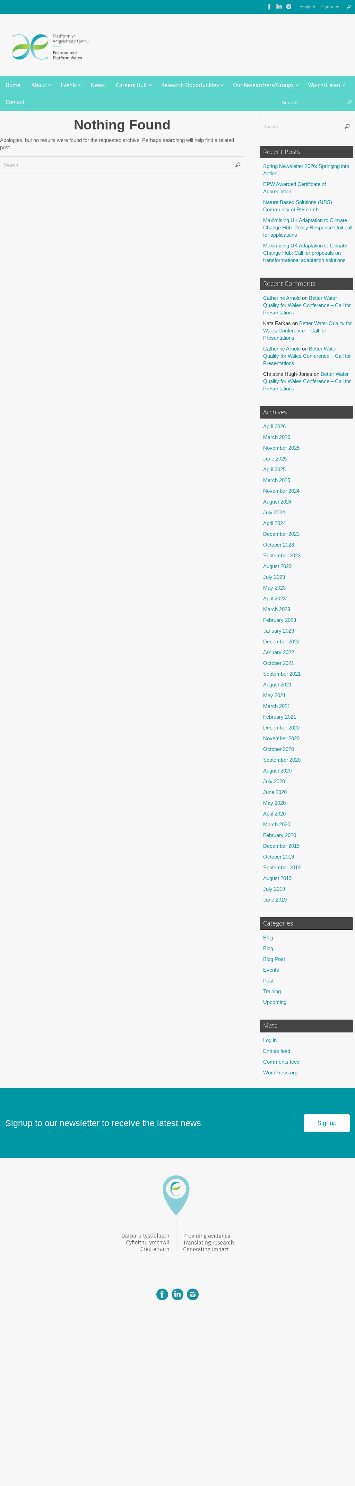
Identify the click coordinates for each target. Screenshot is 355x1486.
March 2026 (276, 437)
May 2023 (274, 588)
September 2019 (282, 867)
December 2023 (281, 534)
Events (271, 970)
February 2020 (279, 835)
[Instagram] (289, 6)
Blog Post (274, 959)
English (307, 6)
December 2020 (281, 728)
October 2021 (278, 663)
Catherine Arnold (282, 298)
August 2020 (277, 771)
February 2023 (279, 620)
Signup (327, 1123)
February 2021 (279, 717)
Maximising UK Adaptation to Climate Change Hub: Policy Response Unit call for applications (307, 227)
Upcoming (274, 1002)
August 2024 (277, 502)
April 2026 (274, 426)
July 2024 (274, 512)
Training (272, 991)
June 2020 (275, 792)
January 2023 (278, 631)
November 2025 (281, 448)
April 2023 (274, 598)
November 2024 (281, 491)
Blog (268, 937)
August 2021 (277, 684)
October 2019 (278, 857)
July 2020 (274, 781)
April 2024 (274, 523)
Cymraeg (330, 6)
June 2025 (275, 459)
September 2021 (282, 674)
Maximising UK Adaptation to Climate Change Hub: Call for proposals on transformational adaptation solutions (305, 253)
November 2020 (281, 738)
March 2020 (276, 824)
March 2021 (276, 706)
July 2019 (274, 889)
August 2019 (277, 878)
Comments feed (281, 1062)
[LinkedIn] (279, 6)
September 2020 (282, 760)
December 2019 (281, 846)
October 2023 (278, 545)
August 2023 (277, 566)
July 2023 (274, 577)
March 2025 (276, 480)
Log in (270, 1040)
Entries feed (276, 1051)
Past (268, 980)
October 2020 (278, 749)
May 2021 (274, 695)
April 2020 (274, 814)
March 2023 (276, 609)
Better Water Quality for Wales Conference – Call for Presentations (307, 305)
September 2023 (282, 555)
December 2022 (281, 641)
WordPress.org (280, 1072)
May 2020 (274, 803)
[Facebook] (269, 6)
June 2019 (275, 900)
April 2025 (274, 469)
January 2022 (278, 652)
